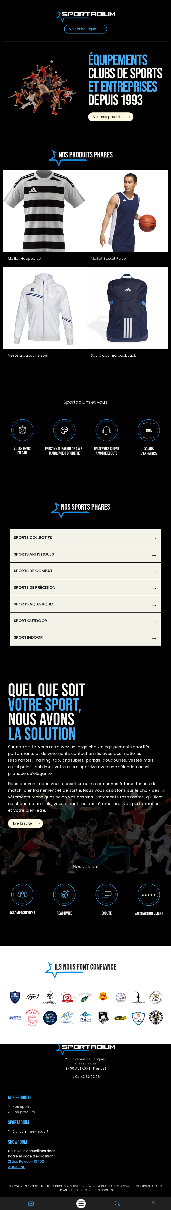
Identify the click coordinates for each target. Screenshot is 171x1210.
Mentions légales (149, 1186)
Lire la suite (22, 823)
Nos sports (21, 1106)
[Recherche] (117, 1203)
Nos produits (23, 1112)
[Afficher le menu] (81, 1203)
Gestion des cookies (97, 1190)
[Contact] (31, 1203)
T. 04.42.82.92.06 (85, 1076)
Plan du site (69, 1190)
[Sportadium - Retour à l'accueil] (85, 16)
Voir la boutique (82, 28)
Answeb (127, 1186)
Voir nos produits (107, 116)
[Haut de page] (154, 1203)
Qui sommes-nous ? (30, 1131)
